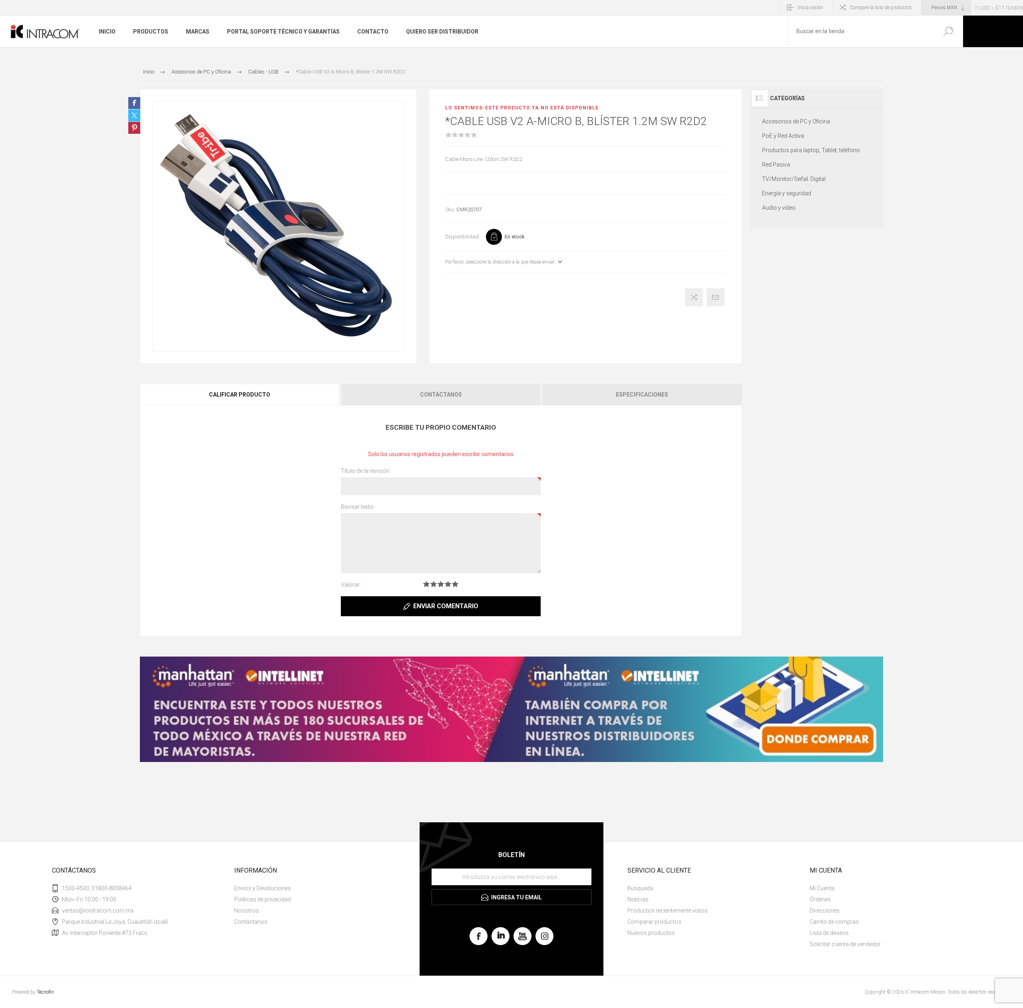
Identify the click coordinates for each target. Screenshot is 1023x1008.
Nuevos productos (651, 933)
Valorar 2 (433, 584)
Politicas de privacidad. (263, 899)
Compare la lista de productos (881, 7)
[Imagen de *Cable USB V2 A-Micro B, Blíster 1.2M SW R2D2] (278, 226)
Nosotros (246, 910)
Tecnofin (45, 992)
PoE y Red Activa (783, 136)
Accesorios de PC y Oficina (796, 121)
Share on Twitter (134, 115)
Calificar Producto (239, 394)
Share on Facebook (134, 103)
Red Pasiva (776, 164)
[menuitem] (320, 888)
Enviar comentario (445, 606)
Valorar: (351, 584)
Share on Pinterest (134, 128)
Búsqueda (948, 31)
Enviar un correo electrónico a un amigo (715, 297)
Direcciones (825, 910)
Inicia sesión (810, 7)
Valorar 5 (455, 584)
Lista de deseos (829, 933)
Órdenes (820, 899)
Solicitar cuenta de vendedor (845, 944)
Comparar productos (654, 922)
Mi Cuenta (822, 888)
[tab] (240, 394)
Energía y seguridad (786, 193)
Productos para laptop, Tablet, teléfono (811, 150)
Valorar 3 (440, 584)
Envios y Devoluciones (262, 888)
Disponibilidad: (462, 237)
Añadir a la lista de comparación (694, 297)
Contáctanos (441, 394)
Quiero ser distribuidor (442, 31)
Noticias (638, 899)
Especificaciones (642, 394)
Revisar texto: (357, 507)
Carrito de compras (834, 922)
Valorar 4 (448, 584)
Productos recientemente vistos (667, 910)
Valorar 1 (426, 584)
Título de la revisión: (365, 471)
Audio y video (779, 207)
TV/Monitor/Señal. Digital (794, 179)
